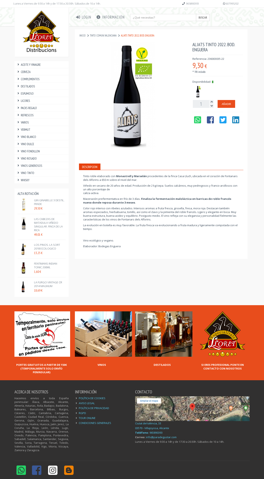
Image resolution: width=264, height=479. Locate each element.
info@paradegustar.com (161, 437)
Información (113, 17)
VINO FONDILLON (30, 151)
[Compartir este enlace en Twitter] (223, 122)
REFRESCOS (27, 115)
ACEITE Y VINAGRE (31, 65)
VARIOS (25, 122)
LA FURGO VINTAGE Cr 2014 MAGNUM (48, 284)
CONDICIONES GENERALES (95, 423)
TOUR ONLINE (87, 418)
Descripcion (89, 167)
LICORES (25, 101)
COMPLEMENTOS (30, 79)
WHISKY (25, 180)
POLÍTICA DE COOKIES (92, 398)
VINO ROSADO (29, 158)
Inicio (82, 35)
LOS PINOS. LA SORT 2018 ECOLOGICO (47, 246)
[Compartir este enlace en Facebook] (210, 122)
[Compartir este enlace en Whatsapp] (197, 122)
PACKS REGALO (29, 108)
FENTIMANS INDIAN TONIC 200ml (45, 265)
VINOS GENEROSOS (31, 166)
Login (86, 17)
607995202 (232, 3)
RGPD (82, 413)
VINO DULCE (27, 144)
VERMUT (25, 130)
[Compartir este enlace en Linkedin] (236, 122)
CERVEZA (26, 72)
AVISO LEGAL (87, 403)
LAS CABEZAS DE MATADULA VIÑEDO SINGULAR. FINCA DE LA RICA (48, 224)
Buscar (203, 17)
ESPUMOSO (27, 93)
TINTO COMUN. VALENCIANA (103, 35)
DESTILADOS (28, 86)
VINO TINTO (27, 173)
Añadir (226, 104)
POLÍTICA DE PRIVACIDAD (94, 408)
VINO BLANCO (28, 137)
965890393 (192, 3)
